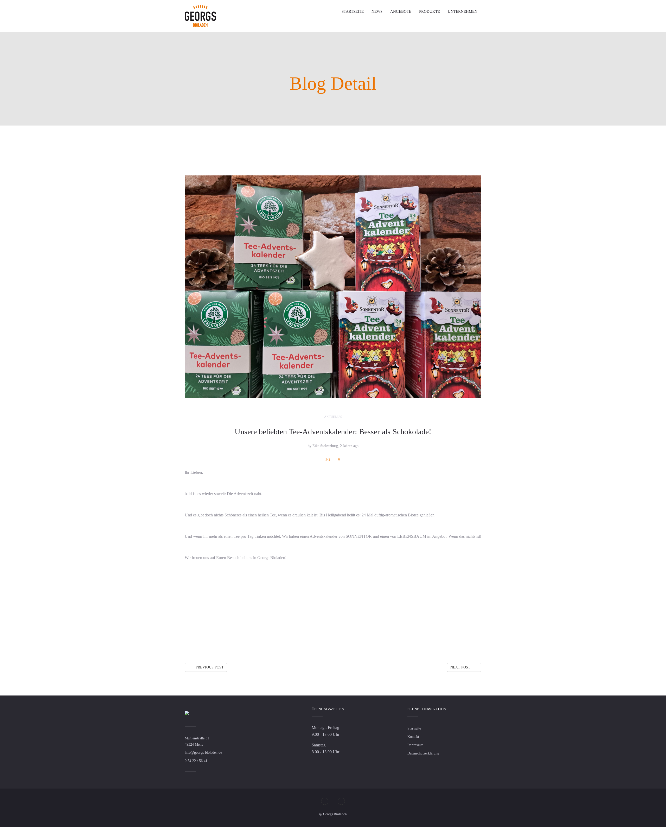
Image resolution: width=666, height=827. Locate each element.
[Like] (468, 642)
